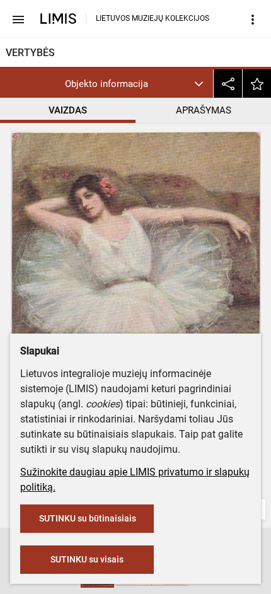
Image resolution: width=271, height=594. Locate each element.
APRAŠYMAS (203, 110)
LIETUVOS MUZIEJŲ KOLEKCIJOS (152, 18)
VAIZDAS (68, 110)
